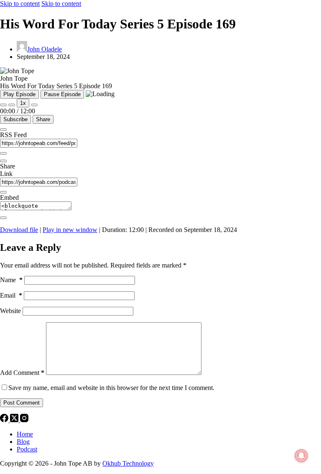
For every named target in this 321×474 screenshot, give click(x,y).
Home (25, 434)
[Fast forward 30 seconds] (34, 105)
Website (10, 310)
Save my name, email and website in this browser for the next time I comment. (111, 387)
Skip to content (20, 3)
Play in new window (70, 229)
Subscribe (15, 119)
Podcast (27, 449)
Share (43, 119)
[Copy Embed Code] (3, 218)
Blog (23, 441)
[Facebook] (5, 419)
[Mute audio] (3, 105)
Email (11, 295)
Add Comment (22, 372)
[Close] (3, 129)
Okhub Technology (128, 463)
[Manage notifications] (301, 455)
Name (11, 279)
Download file (19, 229)
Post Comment (21, 403)
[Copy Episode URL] (3, 192)
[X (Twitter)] (15, 419)
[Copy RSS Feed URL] (3, 153)
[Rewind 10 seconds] (11, 105)
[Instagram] (24, 419)
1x (23, 103)
